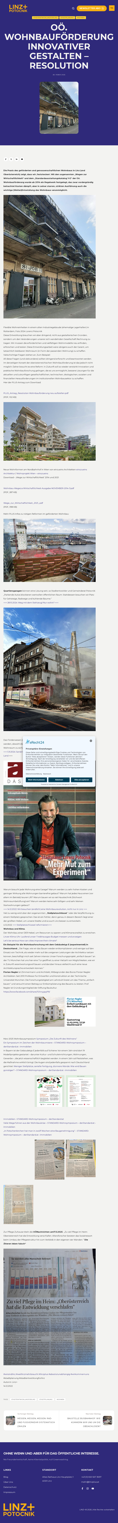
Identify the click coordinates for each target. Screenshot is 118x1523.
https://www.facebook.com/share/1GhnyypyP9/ (26, 992)
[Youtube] (93, 1488)
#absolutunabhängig (59, 1374)
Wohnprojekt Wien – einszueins (32, 473)
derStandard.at (10, 1046)
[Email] (22, 159)
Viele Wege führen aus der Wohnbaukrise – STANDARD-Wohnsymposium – (41, 1123)
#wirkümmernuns (80, 1374)
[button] (73, 8)
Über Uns (8, 1482)
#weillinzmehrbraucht (27, 1374)
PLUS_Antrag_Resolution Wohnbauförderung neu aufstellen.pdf (35, 393)
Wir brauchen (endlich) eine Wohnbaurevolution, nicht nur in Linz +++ (52, 909)
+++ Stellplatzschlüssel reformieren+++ (32, 925)
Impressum (9, 1492)
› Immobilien (25, 1046)
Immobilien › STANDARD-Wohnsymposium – (26, 1119)
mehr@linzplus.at (90, 1482)
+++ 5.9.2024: (9, 752)
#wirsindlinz (9, 1374)
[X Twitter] (11, 159)
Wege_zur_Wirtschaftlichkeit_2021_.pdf (23, 503)
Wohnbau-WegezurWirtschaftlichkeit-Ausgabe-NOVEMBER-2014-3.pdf (38, 488)
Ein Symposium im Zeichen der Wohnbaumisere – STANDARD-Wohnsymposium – (44, 1043)
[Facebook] (5, 159)
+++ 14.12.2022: (10, 909)
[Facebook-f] (82, 1488)
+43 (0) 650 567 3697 (91, 1477)
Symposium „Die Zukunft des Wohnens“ (56, 1039)
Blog (5, 1477)
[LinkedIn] (16, 159)
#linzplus (43, 1374)
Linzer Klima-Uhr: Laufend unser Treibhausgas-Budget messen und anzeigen (42, 937)
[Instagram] (87, 1488)
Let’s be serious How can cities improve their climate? (30, 940)
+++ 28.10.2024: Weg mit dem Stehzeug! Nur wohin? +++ (30, 602)
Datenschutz (9, 1487)
